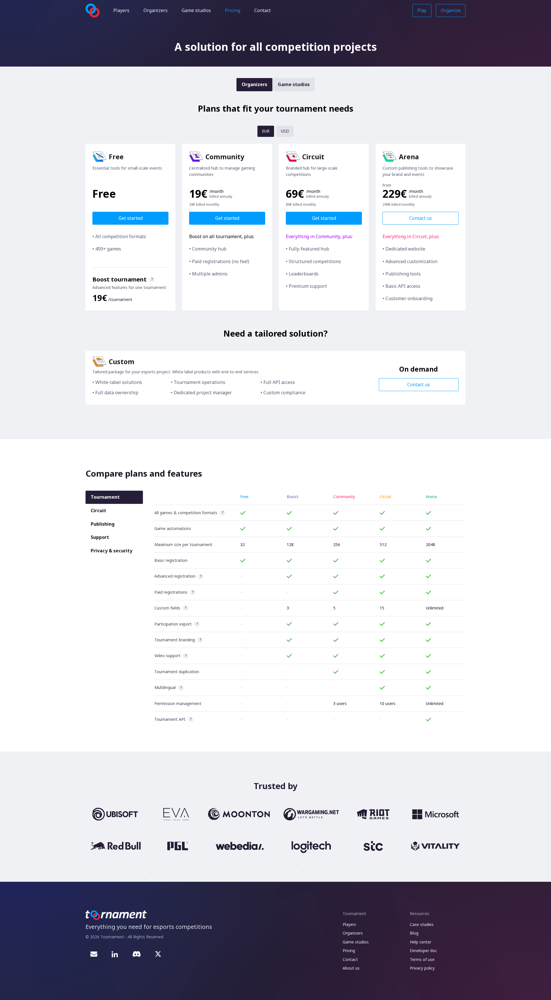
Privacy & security (111, 550)
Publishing (103, 524)
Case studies (422, 924)
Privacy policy (422, 968)
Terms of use (422, 959)
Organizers (155, 10)
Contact (262, 10)
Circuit (98, 510)
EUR (265, 131)
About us (351, 968)
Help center (420, 942)
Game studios (196, 10)
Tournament (105, 497)
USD (285, 131)
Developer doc (423, 950)
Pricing (232, 10)
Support (100, 537)
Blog (414, 933)
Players (121, 10)
